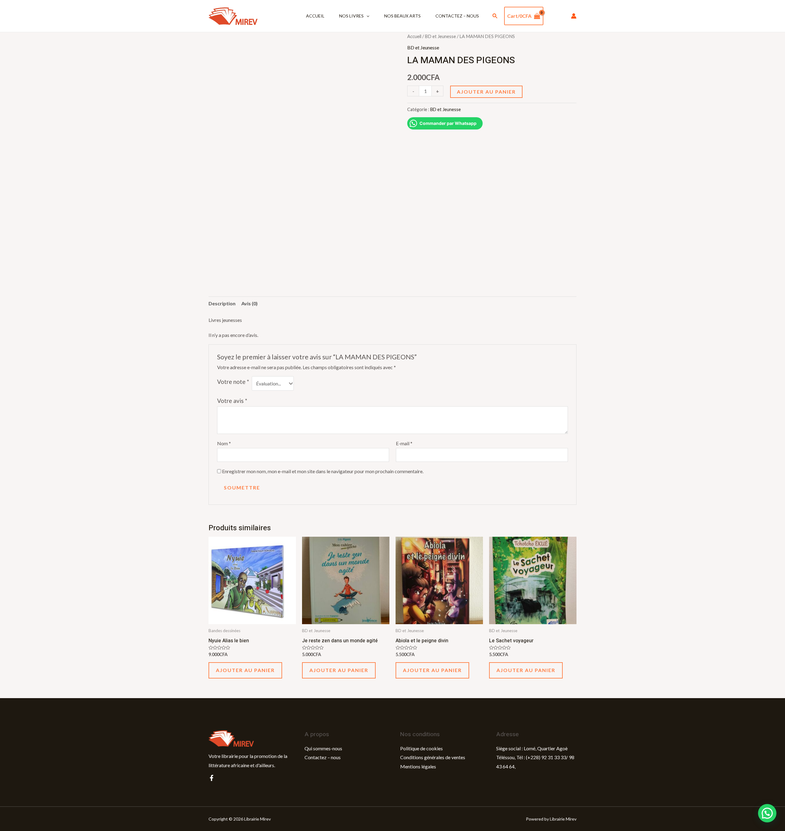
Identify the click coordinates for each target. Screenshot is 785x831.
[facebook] (212, 778)
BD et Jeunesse (440, 36)
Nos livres (351, 15)
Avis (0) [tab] (249, 303)
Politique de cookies (421, 748)
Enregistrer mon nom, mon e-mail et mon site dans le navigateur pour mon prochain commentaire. (322, 471)
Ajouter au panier (486, 92)
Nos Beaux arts (402, 15)
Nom (224, 443)
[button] (767, 813)
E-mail (404, 443)
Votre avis (232, 400)
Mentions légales (418, 766)
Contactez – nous (457, 15)
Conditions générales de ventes (432, 757)
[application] (366, 16)
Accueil (315, 15)
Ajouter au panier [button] (245, 670)
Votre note (233, 381)
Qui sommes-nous (323, 748)
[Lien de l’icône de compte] (573, 16)
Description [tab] (222, 303)
